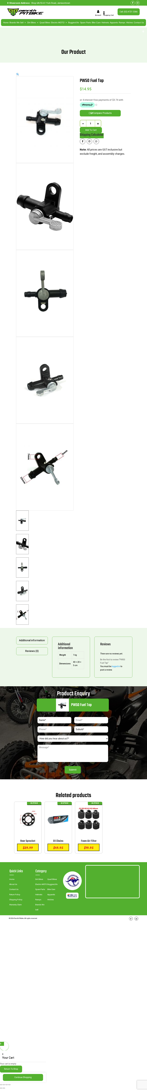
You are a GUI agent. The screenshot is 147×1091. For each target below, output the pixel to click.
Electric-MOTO (57, 22)
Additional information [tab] (32, 640)
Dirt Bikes (31, 22)
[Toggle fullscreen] (4, 1084)
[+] (98, 123)
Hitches (129, 22)
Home (6, 22)
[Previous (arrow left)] (1, 1088)
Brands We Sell (16, 22)
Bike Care (96, 22)
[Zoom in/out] (1, 1084)
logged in (116, 666)
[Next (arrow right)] (4, 1088)
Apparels (114, 22)
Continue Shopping (23, 1077)
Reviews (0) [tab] (32, 651)
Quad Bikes (45, 22)
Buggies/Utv (73, 22)
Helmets (105, 22)
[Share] (6, 1084)
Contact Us (139, 22)
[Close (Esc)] (9, 1084)
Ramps (122, 22)
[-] (83, 123)
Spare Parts (85, 22)
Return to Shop (11, 1069)
